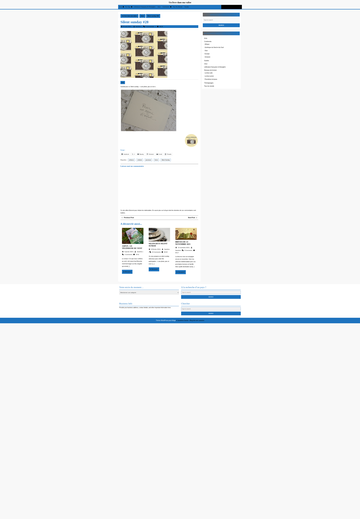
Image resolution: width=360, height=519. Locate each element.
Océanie (207, 57)
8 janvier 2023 (128, 251)
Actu (120, 7)
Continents (166, 7)
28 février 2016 (155, 249)
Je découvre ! (127, 272)
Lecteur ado (209, 73)
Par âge (127, 7)
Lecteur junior (209, 76)
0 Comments (188, 250)
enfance (131, 160)
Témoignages (208, 83)
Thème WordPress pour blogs (166, 320)
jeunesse (148, 160)
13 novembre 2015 (183, 247)
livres (156, 160)
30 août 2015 (127, 26)
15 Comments (156, 252)
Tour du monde (177, 7)
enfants (140, 160)
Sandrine (138, 26)
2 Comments (128, 254)
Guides (187, 7)
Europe (207, 54)
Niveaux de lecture (210, 70)
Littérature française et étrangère (144, 7)
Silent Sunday (166, 160)
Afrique (207, 44)
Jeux (159, 7)
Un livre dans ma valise (180, 2)
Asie (206, 50)
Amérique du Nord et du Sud (214, 47)
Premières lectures (211, 79)
